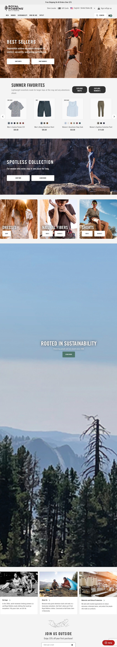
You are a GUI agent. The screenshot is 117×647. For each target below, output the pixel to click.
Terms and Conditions (87, 330)
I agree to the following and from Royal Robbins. (82, 331)
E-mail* (66, 322)
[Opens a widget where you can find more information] (108, 643)
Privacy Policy (71, 332)
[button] (106, 299)
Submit (84, 339)
